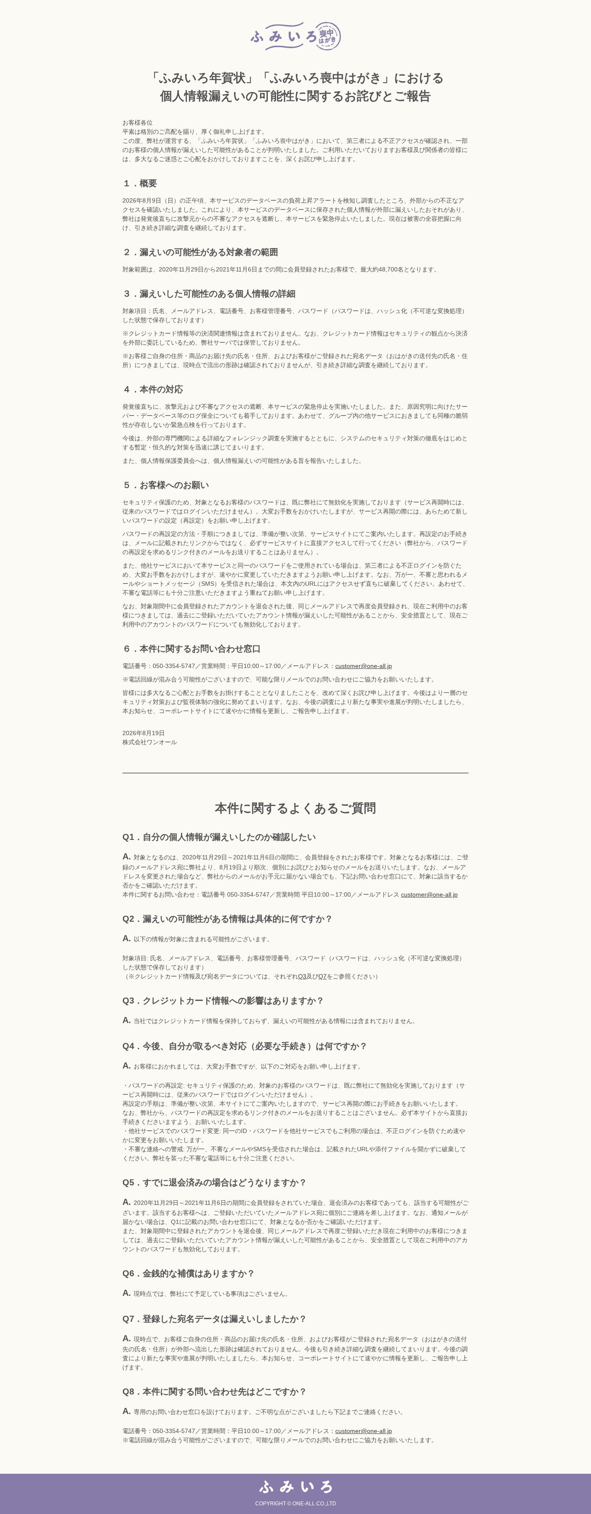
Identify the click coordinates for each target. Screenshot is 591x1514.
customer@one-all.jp (363, 665)
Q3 (302, 976)
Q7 (322, 976)
